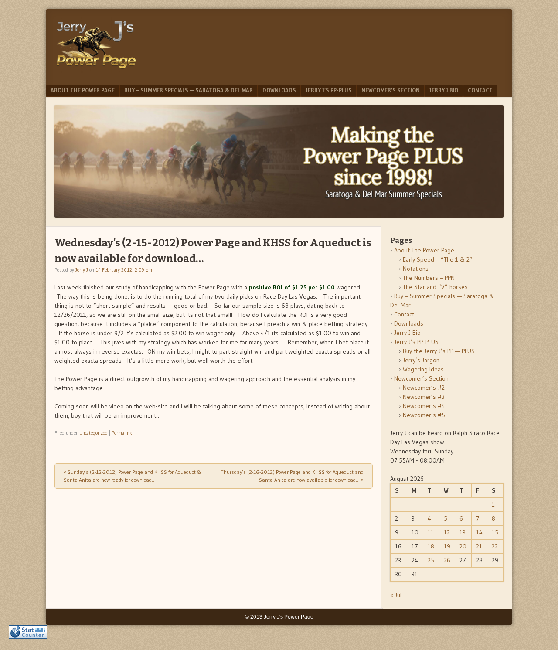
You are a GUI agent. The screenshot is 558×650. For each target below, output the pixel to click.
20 (462, 546)
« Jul (395, 595)
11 (431, 532)
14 (479, 532)
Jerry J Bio (443, 90)
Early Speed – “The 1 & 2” (438, 259)
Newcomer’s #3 (424, 397)
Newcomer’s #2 (424, 387)
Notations (416, 268)
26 (447, 560)
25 (431, 560)
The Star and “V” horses (435, 287)
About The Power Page (83, 90)
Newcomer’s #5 (424, 415)
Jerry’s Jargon (421, 360)
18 (431, 546)
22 (495, 546)
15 (495, 532)
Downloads (279, 90)
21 (479, 546)
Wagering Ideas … (426, 369)
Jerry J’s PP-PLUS (329, 90)
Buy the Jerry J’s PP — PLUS (439, 351)
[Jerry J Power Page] (96, 70)
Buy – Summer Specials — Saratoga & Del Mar (188, 90)
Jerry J (81, 270)
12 (447, 532)
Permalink (122, 433)
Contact (480, 90)
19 (447, 546)
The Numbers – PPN (429, 278)
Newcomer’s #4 (424, 406)
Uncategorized (93, 433)
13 (462, 532)
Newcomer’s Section (390, 90)
